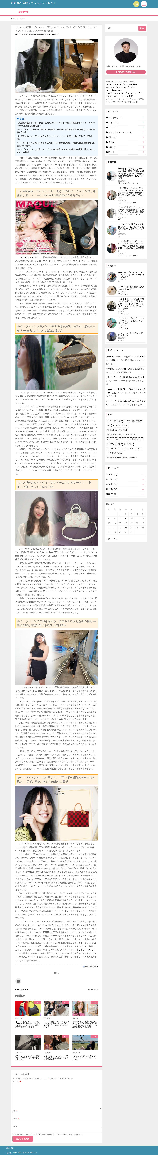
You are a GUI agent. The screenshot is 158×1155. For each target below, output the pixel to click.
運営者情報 (23, 12)
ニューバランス (112, 448)
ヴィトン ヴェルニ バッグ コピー (120, 87)
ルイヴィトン (128, 444)
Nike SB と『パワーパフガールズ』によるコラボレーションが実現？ (131, 274)
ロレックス (118, 421)
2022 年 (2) (111, 494)
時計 (112, 137)
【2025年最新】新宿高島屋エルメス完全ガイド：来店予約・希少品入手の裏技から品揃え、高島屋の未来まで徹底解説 (84, 1024)
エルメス (139, 421)
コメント (16, 1081)
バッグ (56, 34)
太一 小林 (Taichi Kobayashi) (35, 34)
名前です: (110, 66)
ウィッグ (113, 123)
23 (126, 528)
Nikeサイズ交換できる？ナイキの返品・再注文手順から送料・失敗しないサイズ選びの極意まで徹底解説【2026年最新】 (131, 173)
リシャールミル (112, 439)
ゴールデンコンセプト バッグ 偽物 (121, 84)
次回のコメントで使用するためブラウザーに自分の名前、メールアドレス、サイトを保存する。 (48, 1135)
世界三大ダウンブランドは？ (116, 430)
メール (15, 1119)
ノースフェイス (129, 421)
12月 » (114, 539)
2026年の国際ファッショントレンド (33, 3)
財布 (112, 147)
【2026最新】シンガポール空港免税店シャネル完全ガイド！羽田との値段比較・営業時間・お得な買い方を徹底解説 (131, 246)
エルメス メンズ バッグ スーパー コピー (124, 93)
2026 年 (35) (111, 474)
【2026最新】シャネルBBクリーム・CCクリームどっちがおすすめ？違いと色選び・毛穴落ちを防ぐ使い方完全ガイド (131, 193)
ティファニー (131, 435)
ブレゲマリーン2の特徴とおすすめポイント (125, 377)
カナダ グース (124, 425)
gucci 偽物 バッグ (114, 90)
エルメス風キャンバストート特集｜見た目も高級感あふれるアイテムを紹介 (56, 1057)
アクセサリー (116, 118)
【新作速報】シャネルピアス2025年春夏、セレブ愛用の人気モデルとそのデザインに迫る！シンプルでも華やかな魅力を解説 (131, 304)
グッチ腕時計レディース (134, 448)
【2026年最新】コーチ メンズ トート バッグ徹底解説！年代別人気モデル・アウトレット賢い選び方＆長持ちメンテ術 (27, 1024)
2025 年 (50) (111, 479)
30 (126, 532)
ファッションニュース (120, 132)
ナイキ (108, 425)
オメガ (115, 425)
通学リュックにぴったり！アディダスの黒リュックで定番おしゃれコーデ (27, 1057)
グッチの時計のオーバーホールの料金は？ (121, 458)
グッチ (121, 448)
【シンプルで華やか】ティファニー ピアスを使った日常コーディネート (131, 320)
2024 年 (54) (111, 484)
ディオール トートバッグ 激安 (119, 96)
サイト (14, 1126)
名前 (15, 1111)
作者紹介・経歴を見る (126, 72)
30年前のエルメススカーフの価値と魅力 (124, 369)
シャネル (109, 421)
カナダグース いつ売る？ (115, 435)
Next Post (92, 989)
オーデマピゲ (111, 444)
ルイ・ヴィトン (26, 257)
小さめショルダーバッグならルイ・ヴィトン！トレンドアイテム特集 (84, 1057)
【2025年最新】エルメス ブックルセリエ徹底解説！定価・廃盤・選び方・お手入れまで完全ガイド (56, 1024)
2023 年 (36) (111, 489)
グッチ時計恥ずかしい (114, 453)
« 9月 (108, 539)
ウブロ (119, 444)
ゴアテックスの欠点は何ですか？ (131, 439)
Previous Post (22, 989)
